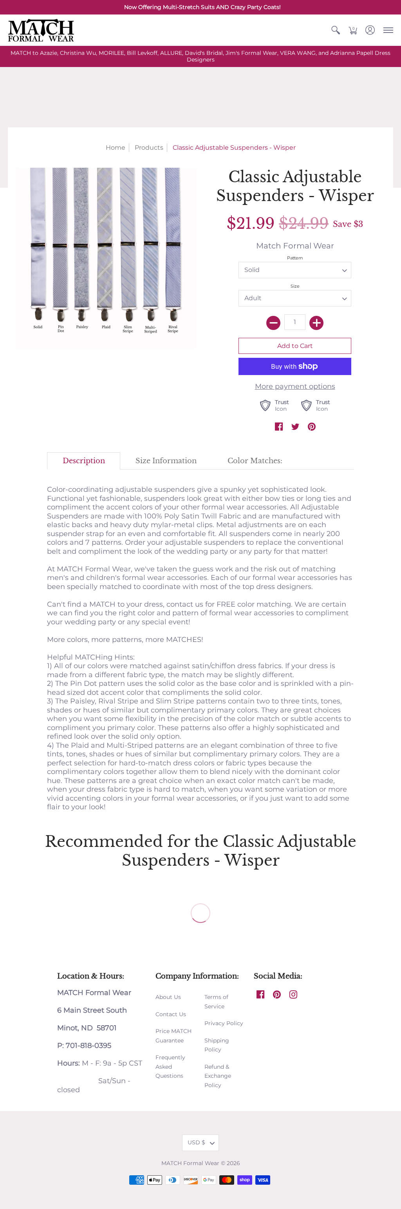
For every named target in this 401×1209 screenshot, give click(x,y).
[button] (335, 30)
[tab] (83, 461)
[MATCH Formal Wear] (41, 30)
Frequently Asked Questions (170, 1066)
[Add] (316, 323)
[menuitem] (335, 30)
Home (115, 147)
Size (295, 286)
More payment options (295, 386)
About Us (168, 997)
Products (149, 147)
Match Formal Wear (295, 245)
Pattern (295, 258)
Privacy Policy (223, 1023)
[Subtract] (273, 323)
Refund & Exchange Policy (217, 1076)
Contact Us (170, 1014)
